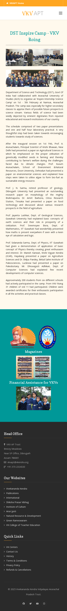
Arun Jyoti (11, 511)
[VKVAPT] (33, 12)
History (10, 556)
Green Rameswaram (16, 520)
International (12, 497)
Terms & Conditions (16, 560)
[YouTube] (37, 603)
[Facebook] (23, 603)
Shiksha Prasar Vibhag (17, 502)
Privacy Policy (13, 565)
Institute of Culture (16, 506)
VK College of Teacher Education (23, 525)
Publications (12, 493)
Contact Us (12, 551)
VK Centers (12, 547)
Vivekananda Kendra (16, 488)
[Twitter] (30, 603)
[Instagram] (44, 603)
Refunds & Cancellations (18, 569)
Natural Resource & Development (23, 515)
